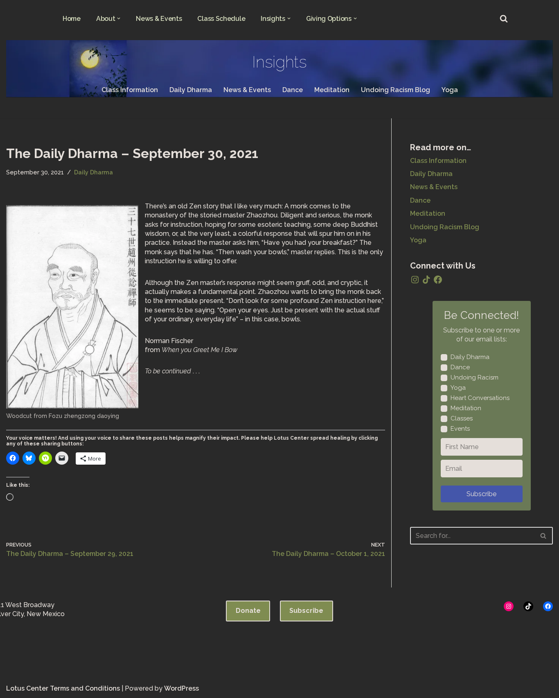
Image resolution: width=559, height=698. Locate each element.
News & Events (159, 19)
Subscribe (481, 494)
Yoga (450, 90)
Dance (292, 90)
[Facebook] (438, 280)
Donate (248, 610)
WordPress (181, 688)
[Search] (504, 18)
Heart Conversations (480, 398)
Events (460, 428)
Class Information (129, 90)
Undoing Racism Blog (395, 90)
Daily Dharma (190, 90)
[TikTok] (426, 280)
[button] (118, 18)
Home (72, 19)
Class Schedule (221, 19)
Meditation (331, 90)
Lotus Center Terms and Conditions (63, 688)
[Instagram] (415, 280)
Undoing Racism (474, 377)
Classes (462, 418)
